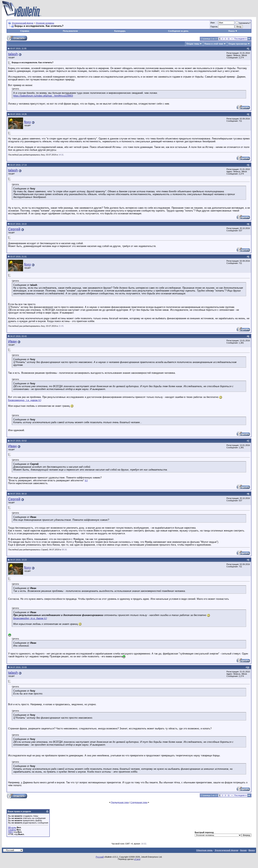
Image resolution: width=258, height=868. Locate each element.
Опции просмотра (237, 44)
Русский (100, 857)
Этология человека (45, 23)
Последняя (240, 39)
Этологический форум (22, 23)
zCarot (137, 859)
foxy (27, 122)
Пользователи (70, 31)
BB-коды (12, 827)
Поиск (231, 31)
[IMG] (10, 832)
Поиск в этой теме (213, 44)
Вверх (252, 850)
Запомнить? (244, 23)
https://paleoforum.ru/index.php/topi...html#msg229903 (43, 95)
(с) (86, 480)
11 (229, 39)
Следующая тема (139, 802)
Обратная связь (204, 850)
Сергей (14, 229)
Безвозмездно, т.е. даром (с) (24, 400)
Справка (24, 31)
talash (13, 54)
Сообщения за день (178, 31)
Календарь (120, 31)
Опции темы (192, 44)
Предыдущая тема (120, 802)
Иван (12, 341)
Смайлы (12, 830)
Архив (243, 850)
